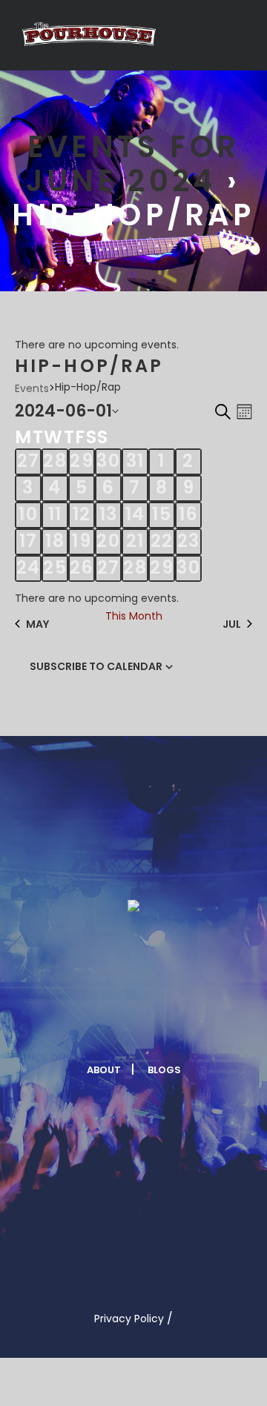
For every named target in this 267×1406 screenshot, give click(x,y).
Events (32, 388)
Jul (231, 624)
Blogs (164, 1070)
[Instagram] (150, 1024)
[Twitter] (114, 1024)
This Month (133, 616)
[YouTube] (187, 1024)
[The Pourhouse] (89, 34)
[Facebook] (78, 1024)
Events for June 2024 (133, 164)
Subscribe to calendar (96, 666)
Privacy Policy (129, 1318)
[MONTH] (241, 412)
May (37, 624)
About (104, 1070)
